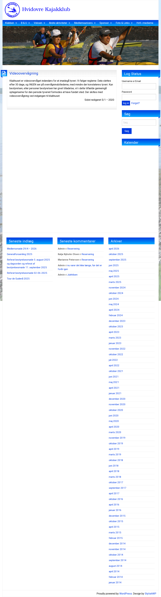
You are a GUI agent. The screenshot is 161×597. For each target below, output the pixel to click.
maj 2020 (114, 421)
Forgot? (135, 103)
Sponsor (104, 22)
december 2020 (117, 398)
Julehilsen (72, 274)
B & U (24, 22)
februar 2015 (116, 538)
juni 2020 (114, 415)
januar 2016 (115, 510)
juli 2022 (113, 360)
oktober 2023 (116, 326)
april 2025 (114, 276)
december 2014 (117, 543)
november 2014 (117, 549)
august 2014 (115, 566)
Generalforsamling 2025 (19, 254)
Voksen (38, 22)
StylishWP (150, 593)
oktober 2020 (116, 410)
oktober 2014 (116, 554)
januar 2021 (115, 393)
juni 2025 (114, 265)
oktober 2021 (116, 371)
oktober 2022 (116, 354)
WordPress (125, 593)
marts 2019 (115, 454)
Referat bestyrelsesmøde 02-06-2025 (27, 273)
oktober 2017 (116, 482)
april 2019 (114, 449)
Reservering (73, 248)
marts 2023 (115, 337)
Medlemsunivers (83, 22)
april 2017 (114, 493)
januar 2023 (115, 343)
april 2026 (114, 248)
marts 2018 (115, 476)
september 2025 (117, 259)
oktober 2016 (116, 499)
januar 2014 (115, 582)
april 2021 (114, 387)
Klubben (9, 22)
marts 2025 (115, 282)
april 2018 (114, 471)
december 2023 (117, 321)
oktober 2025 (116, 254)
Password (127, 92)
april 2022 (114, 365)
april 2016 (114, 504)
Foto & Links (123, 22)
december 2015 (117, 515)
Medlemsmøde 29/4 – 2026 (22, 248)
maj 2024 (114, 304)
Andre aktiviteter (58, 22)
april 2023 (114, 332)
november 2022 (117, 348)
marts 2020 (115, 432)
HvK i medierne (144, 22)
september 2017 (117, 488)
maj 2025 (114, 271)
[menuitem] (10, 23)
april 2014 (114, 571)
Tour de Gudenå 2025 (18, 278)
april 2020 (114, 426)
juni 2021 (114, 376)
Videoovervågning (23, 73)
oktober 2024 (116, 293)
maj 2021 (114, 382)
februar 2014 (116, 577)
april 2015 (114, 526)
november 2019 (117, 437)
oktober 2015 (116, 521)
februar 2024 (116, 315)
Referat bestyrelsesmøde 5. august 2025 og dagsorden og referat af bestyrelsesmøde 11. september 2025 (28, 263)
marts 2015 (115, 532)
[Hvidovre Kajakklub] (37, 9)
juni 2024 (114, 298)
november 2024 (117, 287)
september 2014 (117, 560)
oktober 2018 (116, 460)
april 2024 (114, 309)
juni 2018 (114, 465)
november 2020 (117, 404)
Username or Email (131, 81)
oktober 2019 (116, 443)
